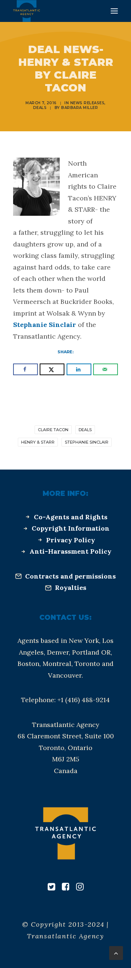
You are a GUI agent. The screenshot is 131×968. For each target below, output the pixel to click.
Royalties (70, 587)
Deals (40, 107)
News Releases (87, 103)
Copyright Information (71, 528)
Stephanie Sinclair (44, 324)
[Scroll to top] (116, 952)
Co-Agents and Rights (70, 517)
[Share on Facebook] (25, 369)
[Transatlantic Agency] (26, 11)
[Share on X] (52, 369)
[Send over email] (105, 369)
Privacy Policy (70, 540)
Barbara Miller (79, 107)
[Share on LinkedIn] (79, 369)
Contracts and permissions (70, 576)
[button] (114, 11)
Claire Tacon (53, 429)
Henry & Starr (38, 442)
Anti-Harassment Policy (70, 551)
